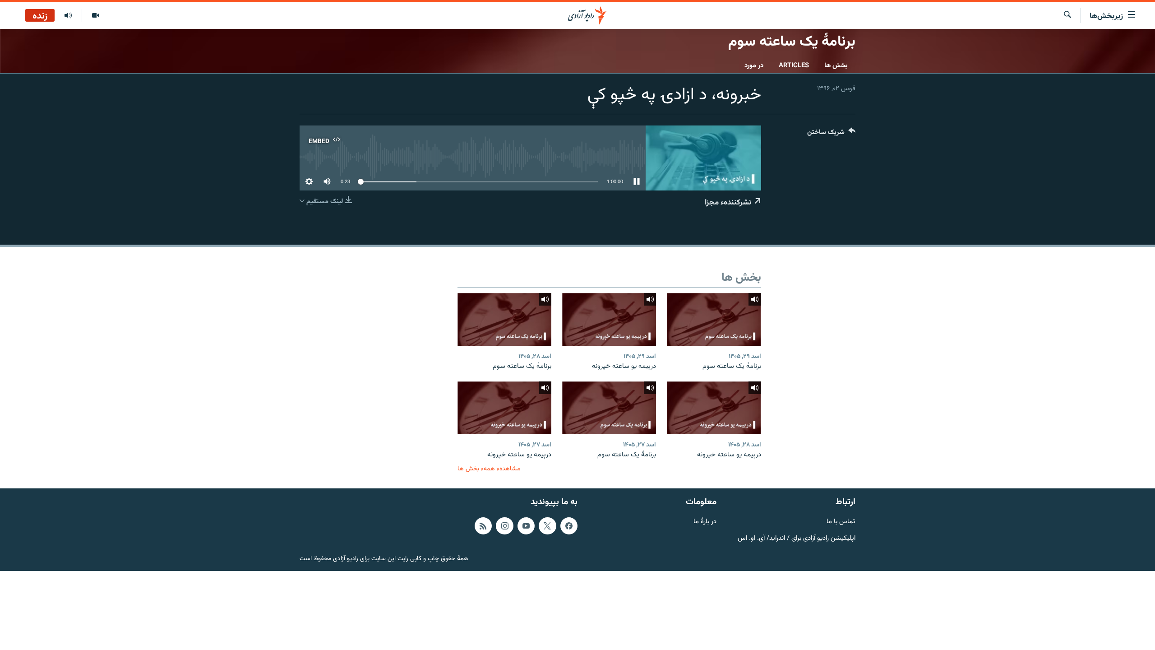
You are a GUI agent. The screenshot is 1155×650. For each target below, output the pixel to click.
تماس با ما (841, 522)
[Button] (831, 134)
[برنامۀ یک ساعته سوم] (714, 319)
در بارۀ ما (704, 522)
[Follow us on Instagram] (504, 525)
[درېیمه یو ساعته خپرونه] (609, 319)
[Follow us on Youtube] (526, 525)
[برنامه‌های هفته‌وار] (68, 16)
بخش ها (836, 65)
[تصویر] (95, 16)
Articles (794, 65)
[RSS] (483, 525)
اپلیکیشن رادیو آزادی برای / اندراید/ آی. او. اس (796, 538)
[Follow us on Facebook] (569, 525)
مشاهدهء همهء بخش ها (488, 468)
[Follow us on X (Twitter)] (547, 525)
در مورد (753, 65)
